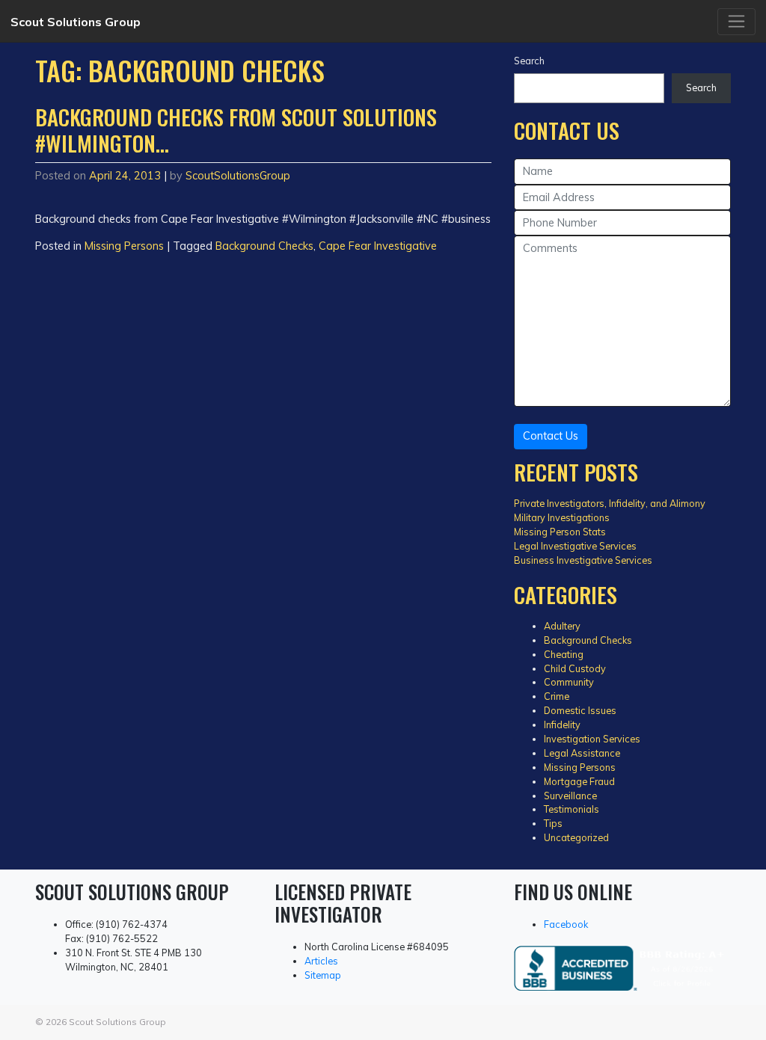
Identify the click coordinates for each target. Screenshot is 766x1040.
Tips (553, 823)
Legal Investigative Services (575, 546)
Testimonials (571, 809)
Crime (556, 696)
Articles (321, 961)
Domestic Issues (580, 710)
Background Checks (264, 246)
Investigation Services (592, 739)
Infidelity (562, 724)
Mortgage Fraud (579, 781)
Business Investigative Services (583, 560)
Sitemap (322, 975)
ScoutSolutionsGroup (238, 175)
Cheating (563, 654)
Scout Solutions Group (75, 21)
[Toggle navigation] (736, 21)
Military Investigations (562, 517)
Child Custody (575, 668)
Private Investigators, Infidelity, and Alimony (609, 503)
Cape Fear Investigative (378, 246)
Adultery (562, 626)
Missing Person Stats (560, 532)
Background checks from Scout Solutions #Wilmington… (236, 130)
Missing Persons (124, 246)
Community (569, 682)
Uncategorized (576, 837)
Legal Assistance (582, 753)
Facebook (566, 924)
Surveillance (570, 795)
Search (529, 61)
